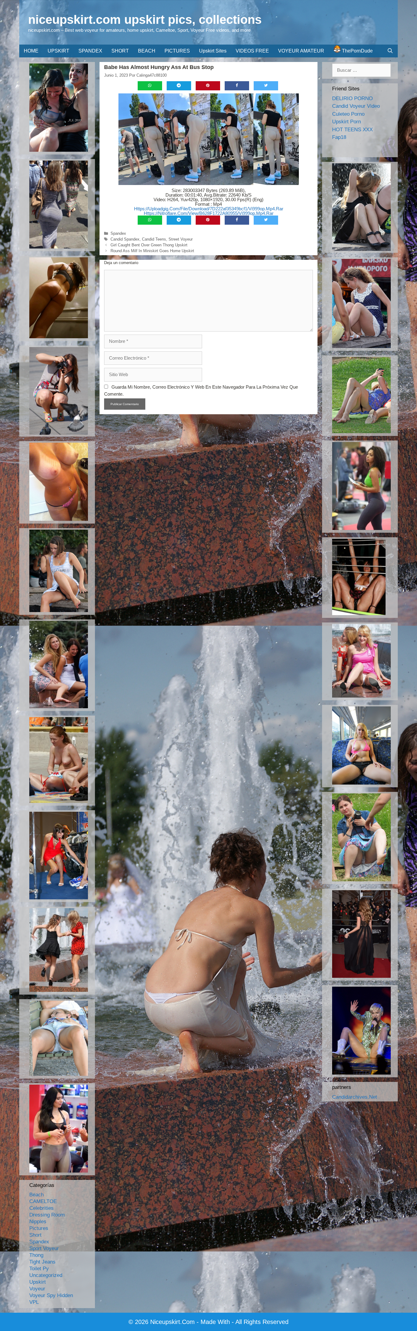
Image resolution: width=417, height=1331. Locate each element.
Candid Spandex (125, 239)
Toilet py (39, 1268)
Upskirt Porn (346, 122)
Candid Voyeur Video (356, 106)
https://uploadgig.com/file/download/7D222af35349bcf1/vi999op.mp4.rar (208, 208)
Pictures (38, 1228)
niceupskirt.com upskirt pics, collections (145, 19)
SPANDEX (90, 50)
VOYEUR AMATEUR (301, 50)
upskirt (37, 1282)
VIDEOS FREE (252, 50)
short (35, 1235)
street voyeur (181, 239)
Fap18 (339, 137)
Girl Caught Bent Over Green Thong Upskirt (149, 245)
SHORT (120, 50)
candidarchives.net (354, 1097)
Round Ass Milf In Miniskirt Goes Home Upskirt (152, 250)
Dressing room (47, 1215)
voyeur (37, 1289)
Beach (36, 1195)
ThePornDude (357, 50)
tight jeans (42, 1262)
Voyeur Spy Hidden (51, 1295)
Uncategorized (45, 1275)
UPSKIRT (58, 50)
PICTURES (177, 50)
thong (36, 1255)
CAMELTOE (43, 1201)
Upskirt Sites (213, 50)
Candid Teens (154, 239)
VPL (34, 1302)
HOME (31, 50)
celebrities (41, 1208)
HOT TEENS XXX (352, 129)
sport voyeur (44, 1248)
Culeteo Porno (348, 114)
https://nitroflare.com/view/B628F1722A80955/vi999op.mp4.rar (209, 213)
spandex (118, 233)
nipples (37, 1221)
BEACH (146, 50)
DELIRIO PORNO (352, 98)
